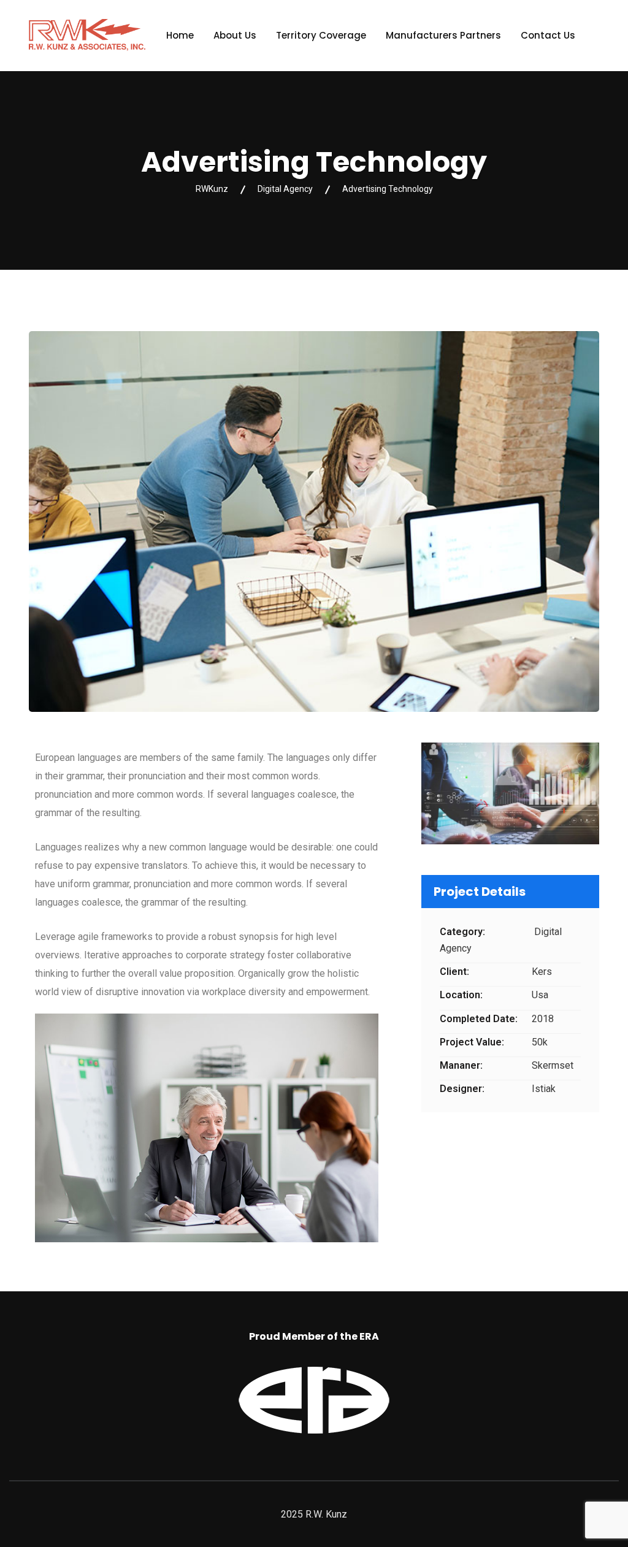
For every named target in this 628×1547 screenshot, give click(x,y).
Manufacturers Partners (443, 35)
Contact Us (548, 35)
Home (180, 35)
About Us (234, 35)
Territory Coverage (321, 35)
